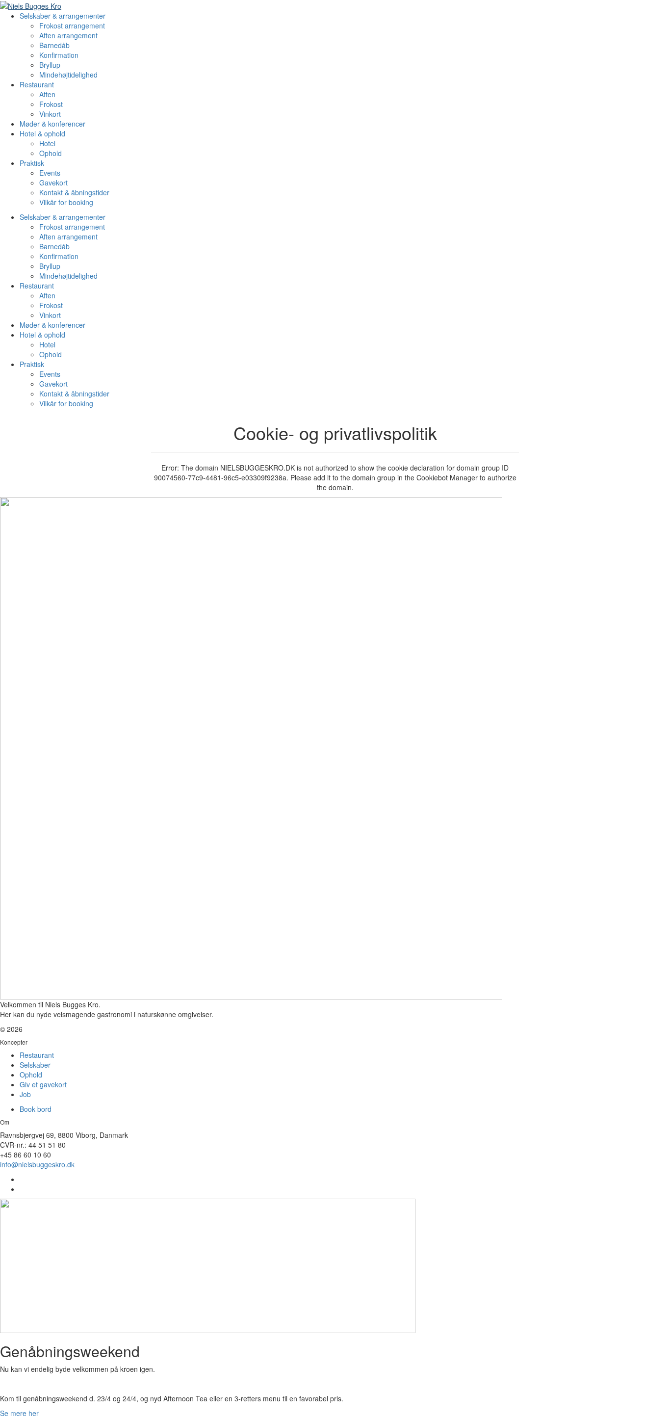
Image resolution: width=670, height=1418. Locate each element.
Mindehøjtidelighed (68, 74)
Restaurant (37, 84)
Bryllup (49, 65)
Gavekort (53, 182)
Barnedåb (54, 45)
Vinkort (50, 114)
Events (49, 173)
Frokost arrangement (72, 25)
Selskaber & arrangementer (62, 16)
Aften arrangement (68, 35)
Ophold (50, 153)
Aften (47, 94)
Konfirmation (58, 55)
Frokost (51, 104)
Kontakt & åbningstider (74, 192)
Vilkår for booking (66, 202)
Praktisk (32, 163)
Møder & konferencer (52, 124)
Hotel (47, 143)
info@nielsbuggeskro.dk (37, 1164)
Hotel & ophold (42, 133)
